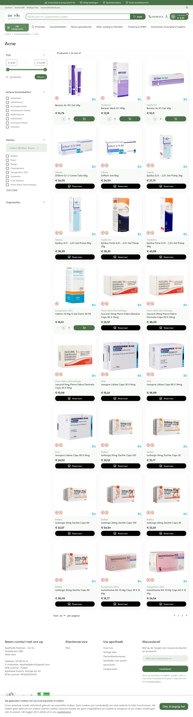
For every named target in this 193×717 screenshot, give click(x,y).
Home (8, 33)
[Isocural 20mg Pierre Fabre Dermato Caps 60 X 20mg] (166, 285)
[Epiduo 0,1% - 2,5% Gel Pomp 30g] (166, 147)
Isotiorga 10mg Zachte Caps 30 (164, 455)
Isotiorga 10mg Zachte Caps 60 (72, 522)
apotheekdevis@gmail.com (35, 664)
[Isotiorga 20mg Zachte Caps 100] (120, 494)
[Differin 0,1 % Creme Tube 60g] (74, 147)
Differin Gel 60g (110, 175)
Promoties (40, 26)
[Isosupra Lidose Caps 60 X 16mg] (166, 356)
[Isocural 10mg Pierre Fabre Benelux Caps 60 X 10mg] (120, 285)
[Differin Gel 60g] (120, 147)
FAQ (67, 647)
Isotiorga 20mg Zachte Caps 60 (72, 590)
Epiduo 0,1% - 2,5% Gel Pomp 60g (73, 242)
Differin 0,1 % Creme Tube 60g (71, 175)
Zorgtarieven (110, 668)
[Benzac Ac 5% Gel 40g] (166, 80)
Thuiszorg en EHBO (137, 26)
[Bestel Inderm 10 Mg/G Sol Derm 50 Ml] (84, 327)
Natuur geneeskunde (81, 26)
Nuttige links (32, 7)
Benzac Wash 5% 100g (113, 108)
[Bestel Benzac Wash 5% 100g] (130, 118)
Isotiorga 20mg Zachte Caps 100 (118, 522)
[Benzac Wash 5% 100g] (120, 80)
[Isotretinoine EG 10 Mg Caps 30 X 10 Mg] (120, 562)
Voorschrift (19, 7)
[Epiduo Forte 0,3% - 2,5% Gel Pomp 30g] (120, 214)
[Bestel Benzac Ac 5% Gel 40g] (175, 118)
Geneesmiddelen (58, 26)
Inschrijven (165, 668)
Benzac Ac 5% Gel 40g (159, 108)
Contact (8, 7)
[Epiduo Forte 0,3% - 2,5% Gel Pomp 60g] (166, 214)
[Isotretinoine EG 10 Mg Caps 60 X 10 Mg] (166, 562)
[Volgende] (186, 615)
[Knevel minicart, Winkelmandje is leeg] (173, 16)
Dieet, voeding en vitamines (109, 26)
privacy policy (154, 681)
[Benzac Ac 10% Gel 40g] (74, 80)
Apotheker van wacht (115, 660)
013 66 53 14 (21, 661)
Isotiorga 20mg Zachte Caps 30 (164, 522)
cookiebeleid (64, 711)
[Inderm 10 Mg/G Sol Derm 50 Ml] (74, 285)
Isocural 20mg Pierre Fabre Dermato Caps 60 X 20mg (162, 315)
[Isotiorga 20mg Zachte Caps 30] (166, 494)
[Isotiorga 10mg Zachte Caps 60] (74, 494)
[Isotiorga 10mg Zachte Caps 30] (166, 427)
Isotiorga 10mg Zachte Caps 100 (118, 455)
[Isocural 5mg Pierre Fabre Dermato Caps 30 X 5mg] (74, 356)
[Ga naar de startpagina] (14, 16)
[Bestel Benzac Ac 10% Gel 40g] (84, 118)
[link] (175, 615)
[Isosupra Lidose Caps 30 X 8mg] (120, 356)
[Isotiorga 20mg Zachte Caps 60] (74, 562)
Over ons (108, 647)
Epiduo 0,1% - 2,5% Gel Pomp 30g (164, 175)
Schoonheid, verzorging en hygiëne (168, 26)
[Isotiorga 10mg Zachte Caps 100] (120, 427)
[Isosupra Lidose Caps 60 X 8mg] (74, 427)
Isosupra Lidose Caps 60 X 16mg (164, 384)
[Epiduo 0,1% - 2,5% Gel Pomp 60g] (74, 214)
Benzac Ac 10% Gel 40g (67, 105)
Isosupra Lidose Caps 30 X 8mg (118, 384)
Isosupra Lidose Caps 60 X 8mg (72, 455)
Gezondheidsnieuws (50, 7)
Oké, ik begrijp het (174, 706)
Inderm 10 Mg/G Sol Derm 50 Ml (73, 313)
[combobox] (78, 17)
